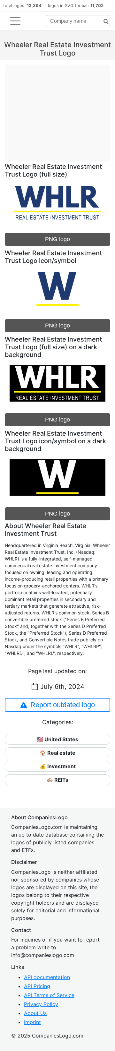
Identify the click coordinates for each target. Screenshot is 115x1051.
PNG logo (57, 239)
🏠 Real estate (57, 753)
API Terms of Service (49, 995)
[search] (103, 22)
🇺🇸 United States (57, 739)
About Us (35, 1013)
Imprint (32, 1022)
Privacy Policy (41, 1004)
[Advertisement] (57, 109)
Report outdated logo (62, 705)
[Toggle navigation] (15, 21)
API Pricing (37, 986)
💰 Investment (58, 766)
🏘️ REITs (57, 780)
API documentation (47, 977)
